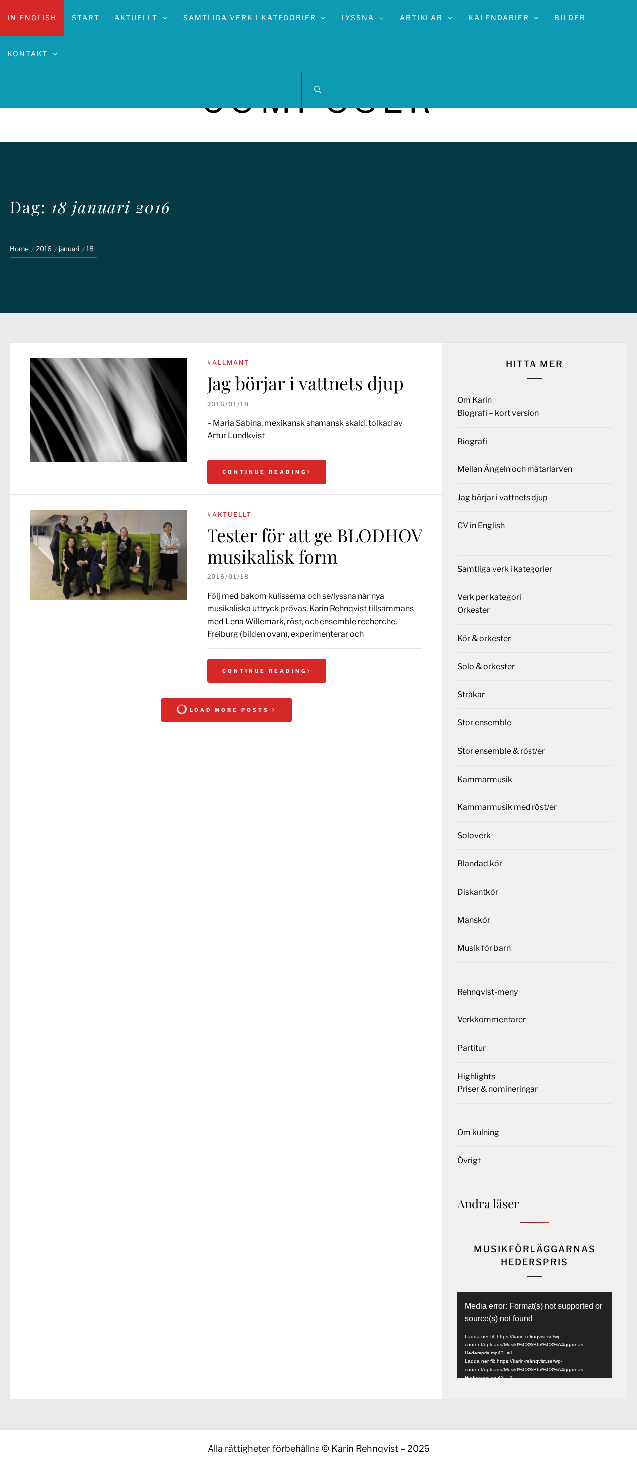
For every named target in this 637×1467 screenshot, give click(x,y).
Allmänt (230, 362)
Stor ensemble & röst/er (501, 751)
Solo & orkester (486, 666)
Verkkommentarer (491, 1019)
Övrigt (469, 1160)
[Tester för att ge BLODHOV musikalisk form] (108, 555)
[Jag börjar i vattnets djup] (108, 410)
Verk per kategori (489, 597)
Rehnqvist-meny (487, 992)
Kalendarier (498, 17)
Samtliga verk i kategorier (249, 17)
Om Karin (474, 400)
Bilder (570, 17)
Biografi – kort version (498, 413)
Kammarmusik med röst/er (507, 807)
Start (86, 17)
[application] (534, 1335)
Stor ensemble (484, 722)
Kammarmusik (484, 779)
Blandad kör (479, 863)
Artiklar (421, 17)
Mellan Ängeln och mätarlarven (514, 469)
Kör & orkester (484, 638)
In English (32, 17)
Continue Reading (264, 472)
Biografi (472, 441)
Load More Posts (229, 710)
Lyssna (357, 17)
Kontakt (27, 53)
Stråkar (471, 694)
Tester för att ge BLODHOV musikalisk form (314, 545)
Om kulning (478, 1132)
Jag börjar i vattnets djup (305, 383)
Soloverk (474, 835)
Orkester (473, 610)
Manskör (473, 920)
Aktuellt (136, 17)
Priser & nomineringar (497, 1089)
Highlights (476, 1076)
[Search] (317, 90)
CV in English (481, 525)
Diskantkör (477, 892)
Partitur (471, 1048)
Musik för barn (484, 948)
